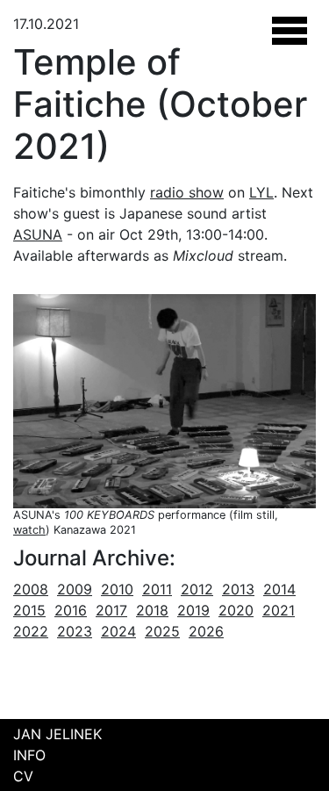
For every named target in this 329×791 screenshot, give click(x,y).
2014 (279, 589)
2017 (111, 610)
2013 (238, 589)
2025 (162, 631)
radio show (187, 192)
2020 (236, 610)
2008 (30, 589)
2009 (74, 589)
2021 (278, 610)
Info (29, 755)
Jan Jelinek (57, 734)
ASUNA (37, 234)
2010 (117, 589)
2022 (30, 631)
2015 (29, 610)
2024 (118, 631)
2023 (74, 631)
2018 (152, 610)
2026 (206, 631)
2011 (157, 589)
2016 (70, 610)
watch (29, 529)
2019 (193, 610)
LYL (261, 192)
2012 (197, 589)
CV (23, 776)
